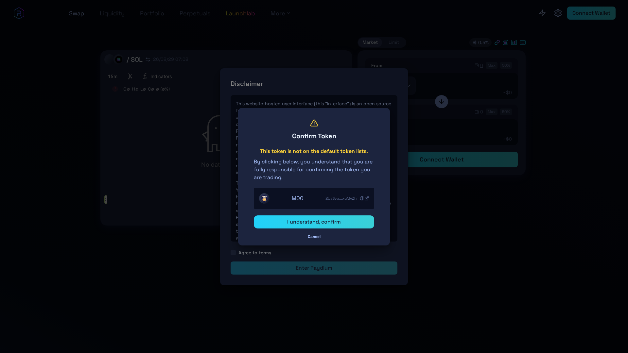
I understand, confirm (314, 221)
